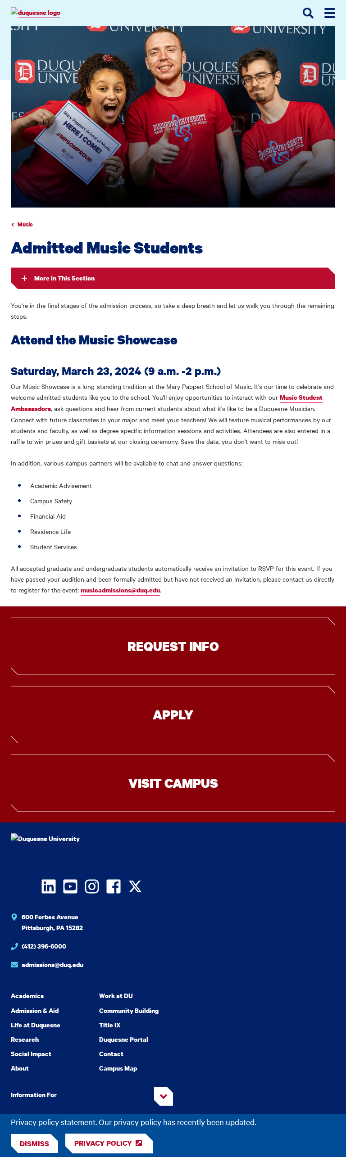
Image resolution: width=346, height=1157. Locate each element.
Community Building (129, 1010)
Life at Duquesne (35, 1025)
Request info (173, 646)
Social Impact (31, 1053)
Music (25, 224)
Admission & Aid (35, 1010)
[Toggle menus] (329, 13)
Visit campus (173, 782)
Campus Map (118, 1068)
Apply (173, 714)
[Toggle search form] (308, 13)
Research (25, 1039)
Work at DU (116, 995)
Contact (111, 1053)
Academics (27, 995)
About (20, 1068)
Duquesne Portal (123, 1039)
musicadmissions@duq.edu (120, 590)
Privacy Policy (103, 1143)
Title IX (110, 1025)
